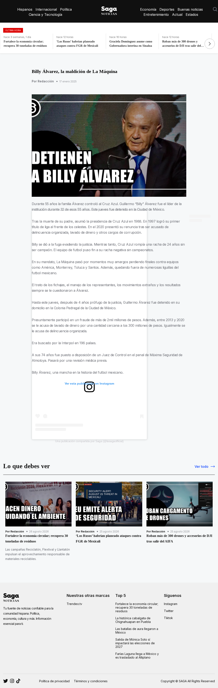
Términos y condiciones (91, 681)
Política (66, 9)
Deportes (166, 9)
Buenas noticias (190, 9)
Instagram (170, 604)
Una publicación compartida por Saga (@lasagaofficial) (89, 441)
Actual (177, 14)
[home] (109, 10)
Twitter (169, 611)
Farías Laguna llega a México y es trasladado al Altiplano (137, 655)
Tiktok (168, 618)
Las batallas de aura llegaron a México (136, 630)
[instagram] (5, 681)
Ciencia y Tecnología (45, 14)
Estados (192, 14)
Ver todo (201, 466)
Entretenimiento (156, 14)
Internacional (46, 9)
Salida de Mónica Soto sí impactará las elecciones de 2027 (135, 643)
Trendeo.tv (74, 604)
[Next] (210, 44)
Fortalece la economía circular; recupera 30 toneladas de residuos (136, 607)
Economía (148, 9)
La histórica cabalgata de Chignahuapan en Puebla (133, 620)
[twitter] (12, 681)
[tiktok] (18, 681)
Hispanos (24, 9)
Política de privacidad (54, 681)
